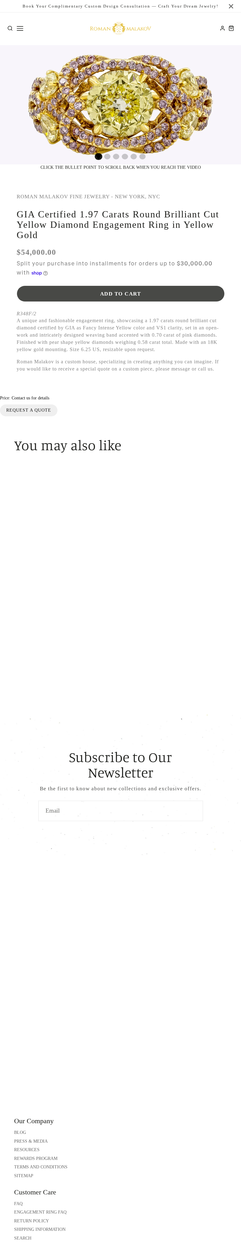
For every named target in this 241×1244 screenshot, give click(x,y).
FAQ (18, 1203)
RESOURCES (27, 1149)
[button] (98, 156)
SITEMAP (23, 1175)
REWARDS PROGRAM (35, 1158)
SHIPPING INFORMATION (40, 1229)
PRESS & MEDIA (31, 1141)
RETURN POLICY (31, 1221)
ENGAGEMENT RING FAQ (40, 1212)
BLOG (20, 1132)
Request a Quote (28, 410)
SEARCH (22, 1238)
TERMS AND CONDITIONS (40, 1167)
